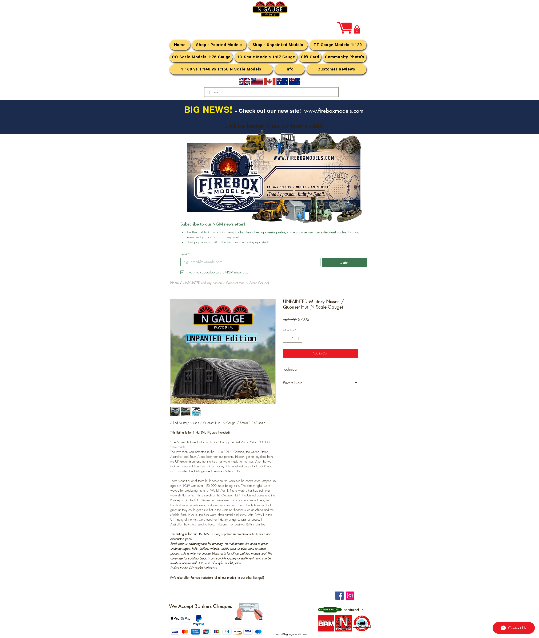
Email (184, 254)
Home (174, 282)
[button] (357, 29)
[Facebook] (339, 596)
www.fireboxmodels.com (333, 110)
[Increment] (299, 339)
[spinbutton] (292, 339)
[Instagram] (350, 596)
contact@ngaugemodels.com (291, 634)
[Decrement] (286, 339)
